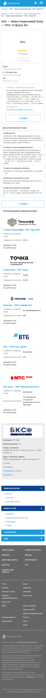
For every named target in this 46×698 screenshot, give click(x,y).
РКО (26, 565)
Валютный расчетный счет (17, 518)
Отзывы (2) (23, 54)
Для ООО (9, 498)
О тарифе (23, 118)
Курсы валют (27, 595)
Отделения (27, 588)
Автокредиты (31, 560)
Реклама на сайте (8, 592)
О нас (4, 584)
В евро (9, 525)
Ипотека (5, 565)
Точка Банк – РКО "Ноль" (16, 270)
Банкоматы (8, 475)
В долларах (18, 110)
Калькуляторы (7, 621)
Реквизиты (8, 467)
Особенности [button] (10, 532)
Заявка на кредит (29, 606)
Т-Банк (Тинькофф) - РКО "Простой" (21, 230)
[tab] (23, 488)
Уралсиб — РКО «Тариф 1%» (17, 305)
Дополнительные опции (15, 128)
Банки (25, 584)
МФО (4, 606)
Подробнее (30, 677)
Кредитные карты (33, 550)
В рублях (9, 514)
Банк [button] (6, 539)
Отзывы (6, 463)
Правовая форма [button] (12, 488)
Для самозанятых (13, 502)
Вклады (28, 555)
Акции (25, 625)
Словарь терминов (8, 617)
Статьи (25, 621)
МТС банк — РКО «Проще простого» (21, 387)
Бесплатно (28, 110)
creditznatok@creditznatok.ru (27, 642)
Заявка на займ (28, 610)
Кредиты (6, 555)
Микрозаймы (8, 550)
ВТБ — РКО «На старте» (15, 347)
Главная (4, 9)
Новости (26, 617)
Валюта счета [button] (10, 508)
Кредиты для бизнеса (8, 571)
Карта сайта (6, 602)
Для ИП (10, 110)
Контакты (5, 588)
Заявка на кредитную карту (33, 613)
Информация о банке (12, 471)
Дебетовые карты (10, 560)
